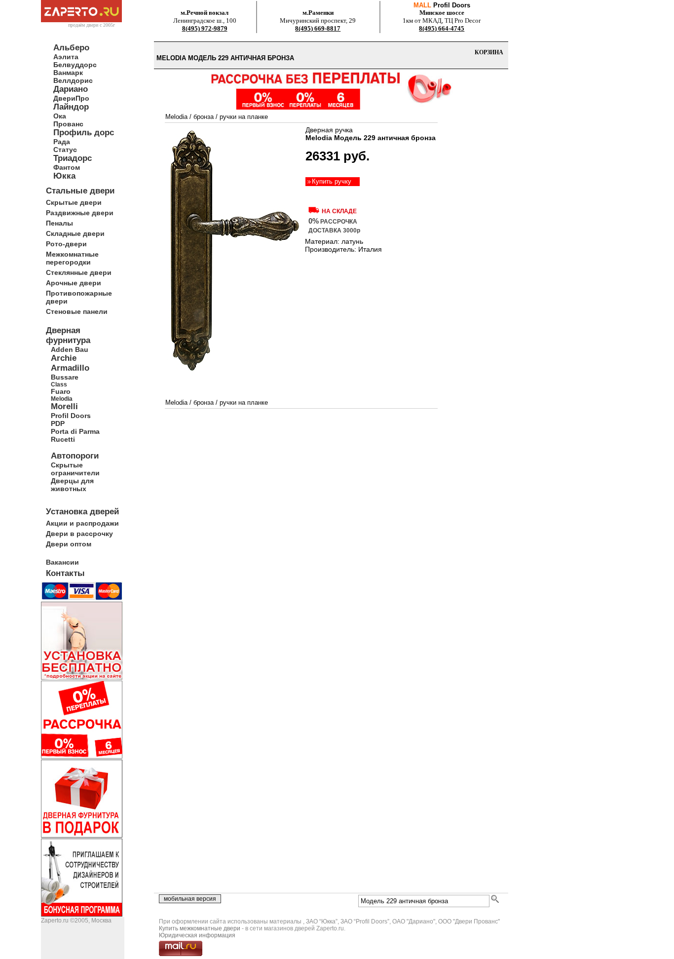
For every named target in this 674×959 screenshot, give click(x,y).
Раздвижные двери (79, 213)
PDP (58, 423)
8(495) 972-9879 (204, 28)
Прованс (68, 124)
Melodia (62, 398)
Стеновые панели (77, 311)
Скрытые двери (74, 202)
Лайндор (71, 107)
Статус (65, 149)
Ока (59, 116)
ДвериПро (71, 98)
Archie (63, 358)
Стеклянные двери (79, 272)
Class (59, 384)
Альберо (71, 47)
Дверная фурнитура (68, 335)
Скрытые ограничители (75, 469)
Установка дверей (82, 511)
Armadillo (70, 368)
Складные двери (75, 233)
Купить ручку (331, 181)
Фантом (66, 167)
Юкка (64, 176)
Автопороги (75, 455)
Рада (61, 142)
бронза (203, 116)
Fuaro (61, 391)
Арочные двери (73, 283)
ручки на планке (244, 116)
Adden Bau (69, 349)
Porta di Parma (75, 431)
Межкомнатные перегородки (72, 258)
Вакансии (62, 562)
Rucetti (63, 439)
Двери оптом (68, 544)
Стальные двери (80, 190)
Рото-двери (66, 244)
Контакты (65, 573)
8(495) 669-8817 (317, 28)
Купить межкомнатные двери (199, 928)
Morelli (64, 406)
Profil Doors (71, 416)
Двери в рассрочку (79, 533)
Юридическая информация (197, 935)
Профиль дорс (83, 132)
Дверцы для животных (72, 485)
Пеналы (59, 223)
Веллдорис (73, 80)
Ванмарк (68, 73)
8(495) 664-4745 (441, 28)
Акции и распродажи (82, 523)
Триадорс (72, 158)
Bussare (64, 377)
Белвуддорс (75, 65)
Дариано (70, 89)
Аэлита (65, 57)
